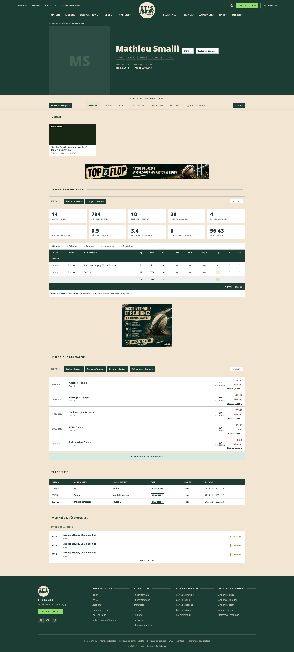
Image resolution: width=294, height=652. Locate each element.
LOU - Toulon (76, 427)
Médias (93, 105)
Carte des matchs (185, 594)
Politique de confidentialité (131, 640)
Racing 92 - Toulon (79, 397)
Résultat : (118, 369)
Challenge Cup (99, 614)
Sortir (237, 14)
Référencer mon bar (228, 614)
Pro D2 (95, 599)
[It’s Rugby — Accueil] (43, 591)
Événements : (142, 369)
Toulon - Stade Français (81, 412)
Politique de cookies (156, 640)
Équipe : (74, 201)
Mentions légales (108, 640)
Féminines (170, 14)
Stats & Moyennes (114, 105)
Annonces (206, 14)
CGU (171, 640)
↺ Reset (236, 201)
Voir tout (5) (147, 560)
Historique (137, 105)
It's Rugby (53, 23)
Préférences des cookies (198, 640)
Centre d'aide (90, 640)
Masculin (22, 5)
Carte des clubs (183, 599)
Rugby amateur (142, 599)
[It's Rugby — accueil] (147, 10)
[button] (147, 384)
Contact (180, 640)
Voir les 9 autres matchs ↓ (147, 456)
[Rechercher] (231, 6)
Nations (125, 14)
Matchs (55, 14)
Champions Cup (100, 609)
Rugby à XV (51, 5)
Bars (223, 14)
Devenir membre (247, 5)
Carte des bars (183, 609)
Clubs (109, 14)
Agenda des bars (226, 609)
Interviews (139, 609)
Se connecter (270, 5)
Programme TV (183, 614)
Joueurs (70, 14)
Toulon (116, 488)
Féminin (36, 5)
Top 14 (72, 386)
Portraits (138, 619)
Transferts (157, 105)
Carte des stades (184, 604)
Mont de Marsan (120, 495)
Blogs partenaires (71, 5)
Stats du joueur (234, 388)
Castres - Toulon (78, 382)
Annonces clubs (226, 594)
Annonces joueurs (227, 599)
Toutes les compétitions (104, 619)
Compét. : (95, 369)
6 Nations (96, 604)
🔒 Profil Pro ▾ (196, 105)
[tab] (56, 246)
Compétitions (90, 14)
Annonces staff (226, 604)
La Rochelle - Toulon (80, 442)
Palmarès (175, 105)
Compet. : (95, 201)
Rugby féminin (141, 594)
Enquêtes (138, 614)
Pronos (188, 14)
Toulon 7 (116, 501)
